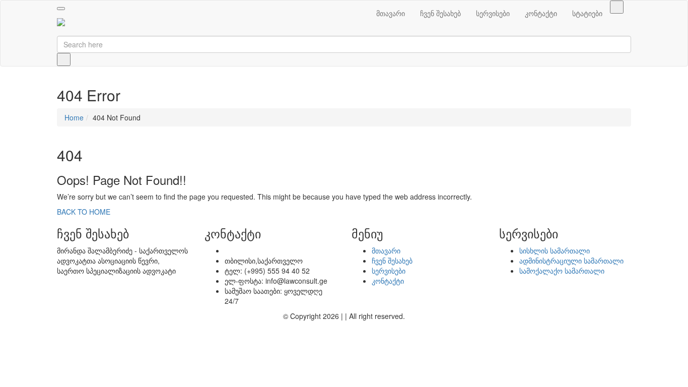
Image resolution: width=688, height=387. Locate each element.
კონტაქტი (541, 13)
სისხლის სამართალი (554, 250)
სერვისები (493, 13)
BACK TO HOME (83, 212)
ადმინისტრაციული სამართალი (571, 260)
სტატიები (587, 13)
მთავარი (390, 13)
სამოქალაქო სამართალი (561, 271)
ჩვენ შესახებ (440, 13)
